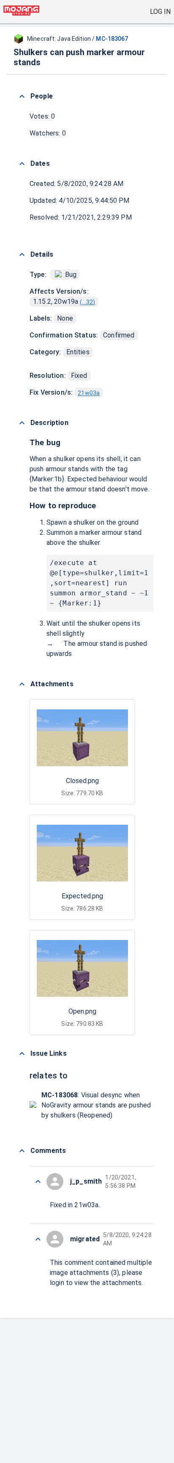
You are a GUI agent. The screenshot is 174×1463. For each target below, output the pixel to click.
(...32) (87, 302)
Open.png (82, 1011)
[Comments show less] (22, 1150)
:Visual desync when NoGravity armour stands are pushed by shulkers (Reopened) (96, 1105)
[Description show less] (22, 422)
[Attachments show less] (22, 684)
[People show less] (22, 96)
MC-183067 (112, 38)
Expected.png (82, 896)
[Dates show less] (22, 163)
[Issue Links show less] (22, 1053)
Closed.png (82, 781)
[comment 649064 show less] (38, 1239)
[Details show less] (22, 254)
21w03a (89, 393)
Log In (160, 12)
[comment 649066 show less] (38, 1181)
